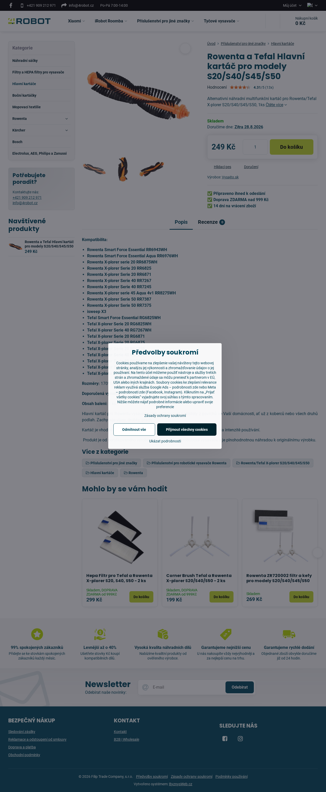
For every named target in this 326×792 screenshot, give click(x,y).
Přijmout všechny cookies (187, 429)
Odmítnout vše (134, 429)
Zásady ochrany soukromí (165, 416)
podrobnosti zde (132, 392)
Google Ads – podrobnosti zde (174, 387)
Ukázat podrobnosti (165, 441)
